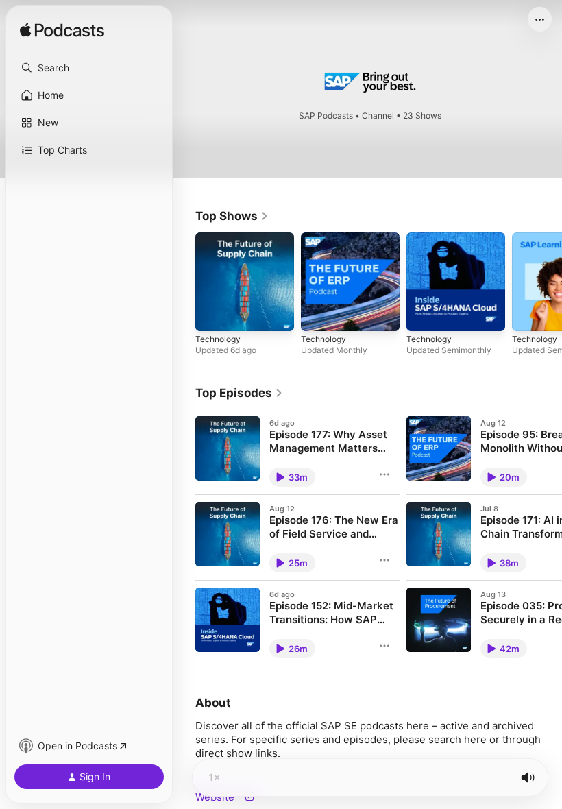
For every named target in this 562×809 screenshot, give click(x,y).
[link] (232, 216)
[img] (62, 31)
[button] (89, 68)
